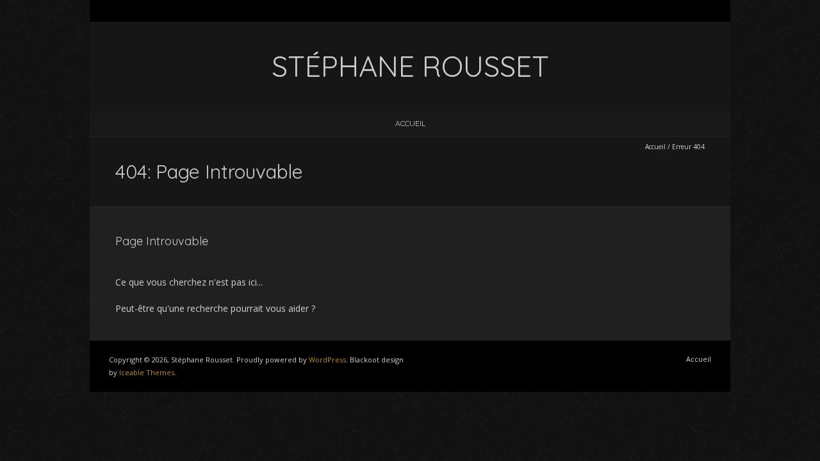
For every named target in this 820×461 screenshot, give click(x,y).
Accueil (410, 123)
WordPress (327, 359)
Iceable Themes (146, 372)
